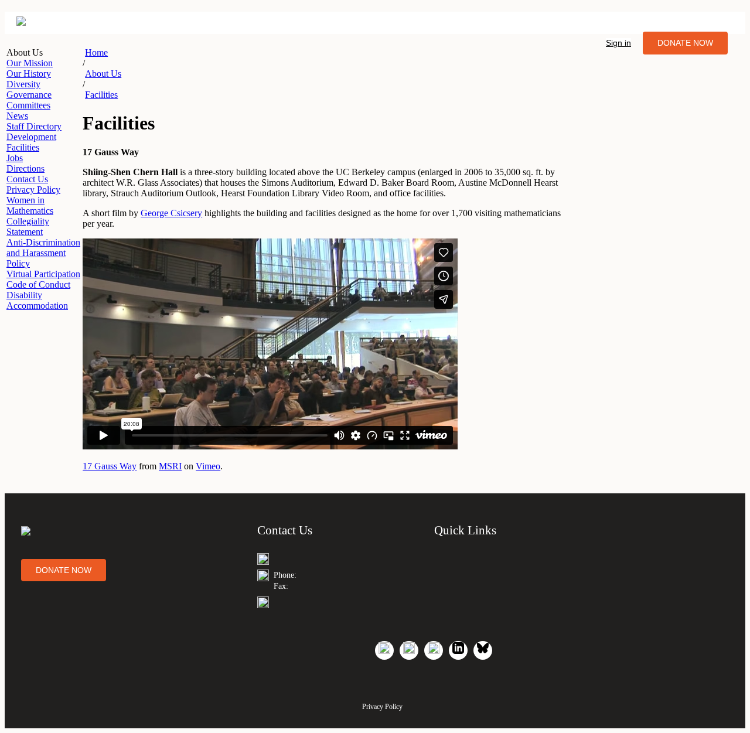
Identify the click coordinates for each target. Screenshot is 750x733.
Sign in (618, 42)
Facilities (101, 95)
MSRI (170, 466)
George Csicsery (171, 213)
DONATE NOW (685, 42)
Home (96, 52)
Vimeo (208, 466)
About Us (103, 74)
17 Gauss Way (110, 466)
